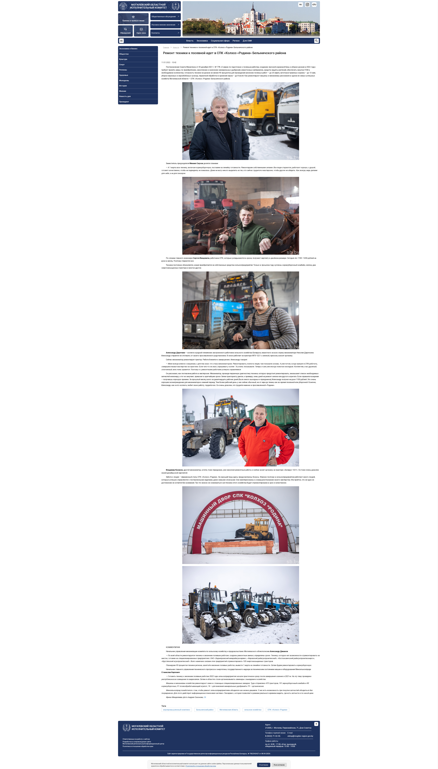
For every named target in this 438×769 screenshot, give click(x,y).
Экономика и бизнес (128, 49)
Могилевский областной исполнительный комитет (148, 6)
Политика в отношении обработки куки (138, 746)
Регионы (123, 70)
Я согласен (263, 765)
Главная (166, 47)
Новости (176, 47)
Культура (123, 59)
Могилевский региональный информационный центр (143, 744)
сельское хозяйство (252, 710)
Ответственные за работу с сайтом (136, 739)
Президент (124, 102)
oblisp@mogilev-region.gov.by (300, 736)
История (123, 86)
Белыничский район (204, 710)
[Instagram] (307, 4)
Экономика (202, 40)
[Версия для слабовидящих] (314, 4)
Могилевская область (229, 710)
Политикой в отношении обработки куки (201, 766)
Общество (124, 54)
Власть (189, 40)
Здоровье (123, 75)
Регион (236, 40)
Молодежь (124, 80)
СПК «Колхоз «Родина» (277, 710)
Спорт (122, 65)
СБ (205, 697)
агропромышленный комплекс (176, 710)
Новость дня (125, 96)
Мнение (122, 91)
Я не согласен (279, 765)
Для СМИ (247, 40)
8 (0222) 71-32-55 (272, 736)
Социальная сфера (220, 40)
